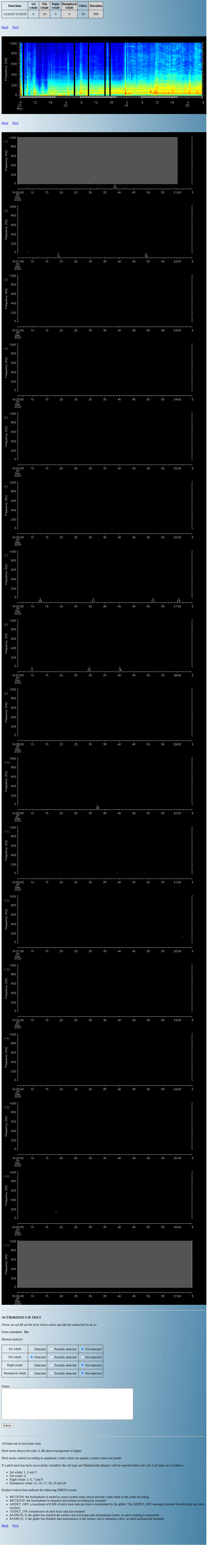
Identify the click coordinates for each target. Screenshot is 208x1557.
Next (15, 27)
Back (5, 27)
